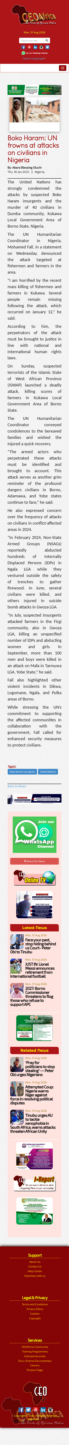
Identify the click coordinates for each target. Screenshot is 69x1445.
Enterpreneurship (34, 1356)
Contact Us (35, 1266)
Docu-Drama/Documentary (35, 1360)
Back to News (17, 786)
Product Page (35, 1369)
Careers (35, 1365)
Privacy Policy (35, 1308)
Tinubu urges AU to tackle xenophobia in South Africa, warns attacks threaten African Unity (32, 1123)
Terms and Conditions (35, 1304)
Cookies (35, 1313)
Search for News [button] (35, 861)
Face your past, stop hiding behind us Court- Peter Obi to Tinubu (33, 945)
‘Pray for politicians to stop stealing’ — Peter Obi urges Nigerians (32, 1068)
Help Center (35, 1271)
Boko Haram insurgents (22, 771)
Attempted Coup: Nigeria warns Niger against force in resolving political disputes (32, 1094)
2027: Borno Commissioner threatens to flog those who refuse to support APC (31, 996)
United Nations (48, 771)
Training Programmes (35, 1351)
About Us (34, 1261)
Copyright (35, 1318)
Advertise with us (34, 1275)
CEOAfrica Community (35, 1346)
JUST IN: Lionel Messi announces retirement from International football (32, 970)
